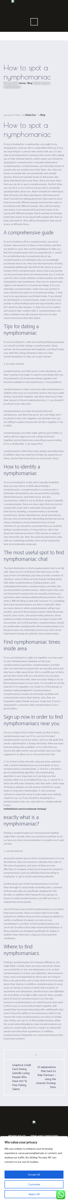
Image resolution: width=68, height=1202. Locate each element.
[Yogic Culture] (34, 1123)
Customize (34, 1184)
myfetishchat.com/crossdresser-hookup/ (25, 808)
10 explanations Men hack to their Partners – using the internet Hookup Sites (46, 1077)
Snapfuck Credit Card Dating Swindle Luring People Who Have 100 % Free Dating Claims (21, 1077)
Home (22, 83)
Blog (30, 83)
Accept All (34, 1174)
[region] (34, 1169)
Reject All (34, 1194)
